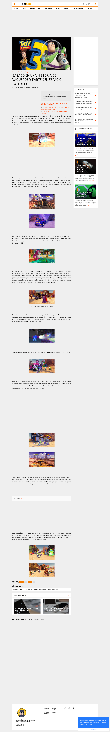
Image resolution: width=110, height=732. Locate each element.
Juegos (58, 8)
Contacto (54, 712)
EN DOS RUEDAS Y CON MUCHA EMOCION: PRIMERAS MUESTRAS (54, 104)
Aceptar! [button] (93, 729)
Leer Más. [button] (89, 724)
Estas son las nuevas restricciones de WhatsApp (84, 195)
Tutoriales (65, 8)
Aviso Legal (46, 708)
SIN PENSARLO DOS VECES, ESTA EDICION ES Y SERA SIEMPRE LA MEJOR (55, 108)
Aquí (22, 498)
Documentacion (78, 8)
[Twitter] (89, 4)
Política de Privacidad (46, 713)
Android (40, 8)
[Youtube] (83, 4)
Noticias (24, 8)
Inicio (16, 8)
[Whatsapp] (86, 4)
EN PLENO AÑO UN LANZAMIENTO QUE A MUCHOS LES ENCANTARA (56, 609)
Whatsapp (32, 8)
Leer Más (91, 180)
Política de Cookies (54, 709)
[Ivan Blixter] (26, 4)
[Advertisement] (55, 23)
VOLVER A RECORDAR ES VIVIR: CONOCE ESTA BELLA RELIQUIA (27, 609)
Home (13, 72)
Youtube (90, 8)
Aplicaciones (48, 8)
